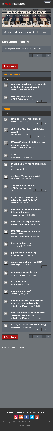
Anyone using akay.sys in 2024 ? (26, 262)
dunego (16, 264)
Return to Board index (13, 347)
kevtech (16, 327)
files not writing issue (22, 243)
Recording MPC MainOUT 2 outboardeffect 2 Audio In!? (24, 198)
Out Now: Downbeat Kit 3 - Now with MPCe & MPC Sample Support (29, 85)
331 (48, 55)
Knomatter (18, 255)
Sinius (16, 202)
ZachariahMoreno (21, 224)
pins (15, 284)
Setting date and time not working (28, 324)
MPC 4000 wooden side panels (25, 272)
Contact (42, 412)
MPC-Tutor (18, 89)
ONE (15, 134)
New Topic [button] (10, 66)
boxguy (16, 246)
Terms (28, 412)
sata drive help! (18, 281)
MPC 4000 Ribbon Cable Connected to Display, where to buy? (28, 313)
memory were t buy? (21, 291)
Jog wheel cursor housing (23, 252)
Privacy (20, 412)
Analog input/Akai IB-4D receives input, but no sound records (27, 301)
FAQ (35, 412)
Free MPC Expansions (21, 96)
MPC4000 (42, 32)
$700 (13, 154)
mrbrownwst (19, 275)
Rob (15, 121)
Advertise (11, 412)
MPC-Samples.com (28, 422)
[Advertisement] (26, 378)
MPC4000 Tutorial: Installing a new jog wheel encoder (28, 143)
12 (41, 137)
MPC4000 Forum (16, 42)
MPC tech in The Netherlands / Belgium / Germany (26, 210)
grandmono (18, 215)
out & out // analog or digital (25, 176)
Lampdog (17, 157)
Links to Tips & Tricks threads (26, 119)
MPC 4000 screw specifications (26, 221)
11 (38, 137)
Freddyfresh (18, 169)
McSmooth (18, 188)
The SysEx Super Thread (23, 185)
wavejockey (18, 178)
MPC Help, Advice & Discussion (23, 32)
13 (45, 137)
